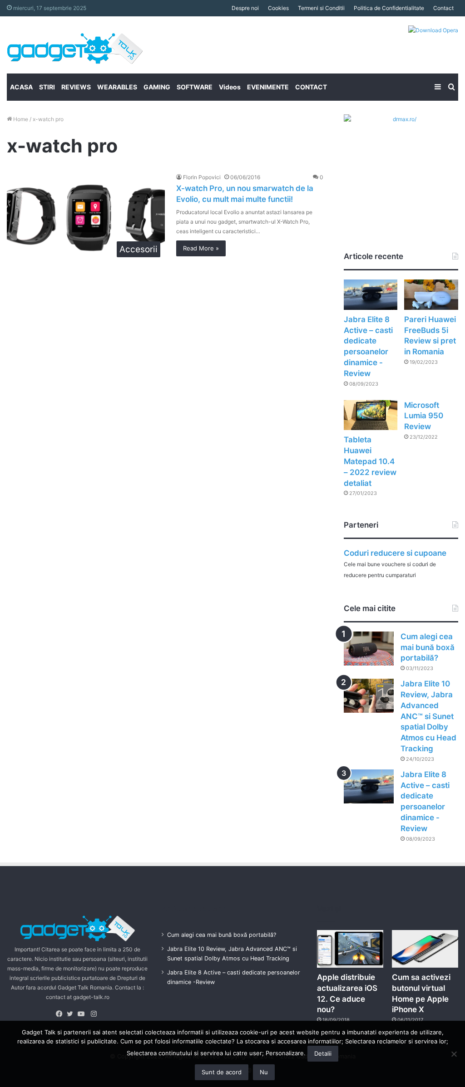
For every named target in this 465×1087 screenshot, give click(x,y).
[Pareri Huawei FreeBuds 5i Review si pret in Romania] (431, 294)
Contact (443, 8)
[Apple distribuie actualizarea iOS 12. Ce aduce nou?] (350, 949)
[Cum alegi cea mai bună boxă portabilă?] (369, 649)
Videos (230, 87)
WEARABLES (117, 87)
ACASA (21, 87)
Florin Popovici (202, 177)
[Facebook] (61, 1014)
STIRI (47, 87)
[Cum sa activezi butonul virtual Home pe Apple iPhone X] (425, 949)
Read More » (201, 248)
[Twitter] (72, 1014)
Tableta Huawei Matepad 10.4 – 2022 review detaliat (370, 461)
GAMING (156, 87)
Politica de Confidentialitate (389, 8)
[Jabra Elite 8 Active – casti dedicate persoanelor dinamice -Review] (371, 294)
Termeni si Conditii (321, 8)
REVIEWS (76, 87)
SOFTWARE (195, 87)
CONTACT (311, 87)
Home (20, 119)
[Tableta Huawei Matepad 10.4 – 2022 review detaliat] (371, 415)
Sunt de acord (222, 1072)
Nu (264, 1072)
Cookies (278, 8)
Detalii (322, 1053)
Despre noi (245, 8)
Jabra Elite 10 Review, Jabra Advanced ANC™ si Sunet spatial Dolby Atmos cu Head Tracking (428, 716)
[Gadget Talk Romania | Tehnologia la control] (75, 44)
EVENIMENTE (268, 87)
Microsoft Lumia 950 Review (423, 416)
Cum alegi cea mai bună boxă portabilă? (428, 647)
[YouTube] (83, 1014)
